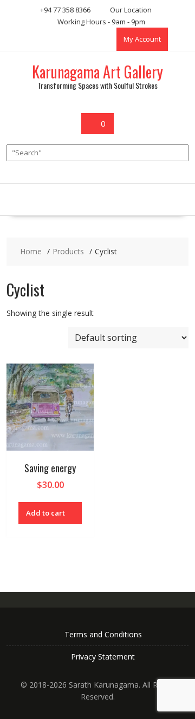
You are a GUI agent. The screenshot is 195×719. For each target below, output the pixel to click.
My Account (142, 39)
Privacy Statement (103, 656)
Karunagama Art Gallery (97, 72)
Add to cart (45, 513)
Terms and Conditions (103, 634)
